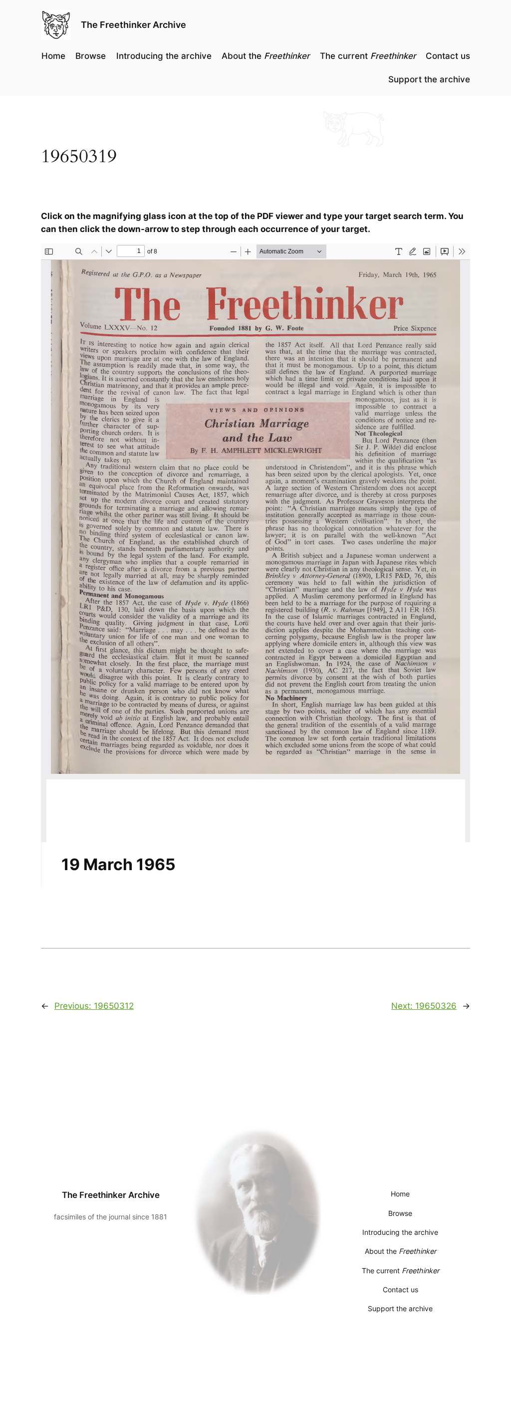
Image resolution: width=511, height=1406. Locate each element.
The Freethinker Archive (133, 24)
